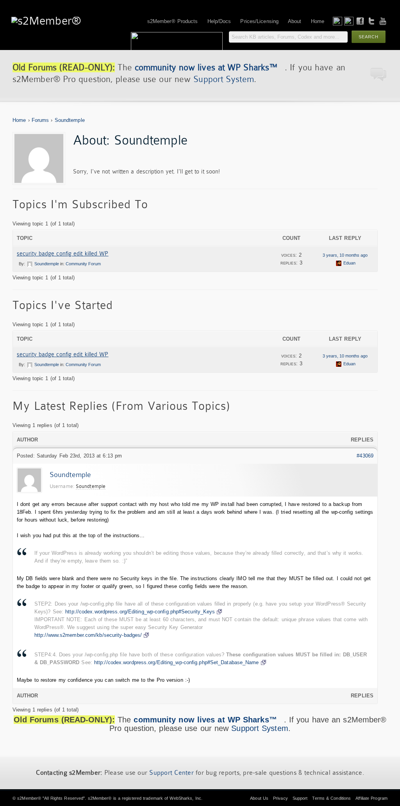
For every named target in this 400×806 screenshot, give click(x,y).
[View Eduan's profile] (338, 263)
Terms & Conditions (331, 798)
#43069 (365, 456)
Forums (40, 120)
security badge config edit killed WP (63, 253)
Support (300, 798)
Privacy (280, 798)
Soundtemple (70, 120)
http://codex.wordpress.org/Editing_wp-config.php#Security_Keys (140, 612)
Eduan (349, 263)
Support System (223, 79)
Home (19, 120)
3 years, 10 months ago (345, 255)
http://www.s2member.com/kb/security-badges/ (88, 635)
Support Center (171, 772)
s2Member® (29, 798)
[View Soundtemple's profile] (29, 263)
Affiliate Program (371, 798)
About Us (259, 798)
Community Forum (83, 263)
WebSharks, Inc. (186, 798)
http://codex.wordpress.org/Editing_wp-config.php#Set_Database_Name (176, 662)
